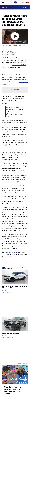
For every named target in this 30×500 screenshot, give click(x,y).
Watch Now (25, 2)
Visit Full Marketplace (22, 267)
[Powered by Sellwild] (25, 363)
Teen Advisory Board (11, 252)
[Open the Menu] (2, 2)
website (16, 257)
